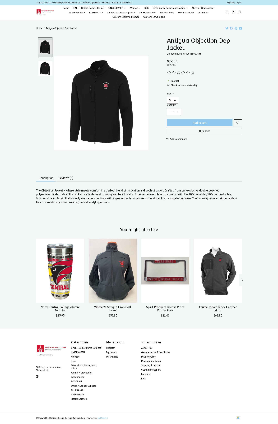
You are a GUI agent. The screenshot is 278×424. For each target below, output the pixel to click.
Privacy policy (148, 356)
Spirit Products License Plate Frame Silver (165, 308)
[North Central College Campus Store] (45, 12)
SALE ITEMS (167, 12)
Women (75, 356)
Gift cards (203, 12)
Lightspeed (103, 418)
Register (110, 347)
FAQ (143, 378)
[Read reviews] (178, 73)
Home (65, 8)
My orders (111, 352)
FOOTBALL (76, 381)
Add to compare (178, 139)
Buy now (204, 131)
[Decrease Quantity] (170, 112)
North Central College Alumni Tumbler (60, 308)
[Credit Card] (238, 417)
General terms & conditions (155, 352)
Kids (146, 8)
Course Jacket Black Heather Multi (218, 308)
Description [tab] (46, 178)
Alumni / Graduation (81, 372)
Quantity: (171, 104)
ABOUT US (146, 347)
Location (145, 374)
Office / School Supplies (83, 385)
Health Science (185, 12)
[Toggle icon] (227, 12)
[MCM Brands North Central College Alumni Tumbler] (60, 271)
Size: (170, 93)
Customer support (151, 369)
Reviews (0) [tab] (66, 178)
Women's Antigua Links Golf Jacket (112, 308)
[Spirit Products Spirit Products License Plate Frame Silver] (165, 271)
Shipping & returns (150, 365)
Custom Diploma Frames (125, 16)
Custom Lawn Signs (154, 16)
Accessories (77, 377)
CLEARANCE (77, 390)
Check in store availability (184, 85)
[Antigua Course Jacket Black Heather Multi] (218, 271)
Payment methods (151, 361)
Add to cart (200, 122)
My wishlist (112, 356)
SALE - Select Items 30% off (89, 8)
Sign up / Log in (234, 3)
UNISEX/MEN (78, 352)
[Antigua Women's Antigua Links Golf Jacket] (113, 271)
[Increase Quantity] (177, 112)
